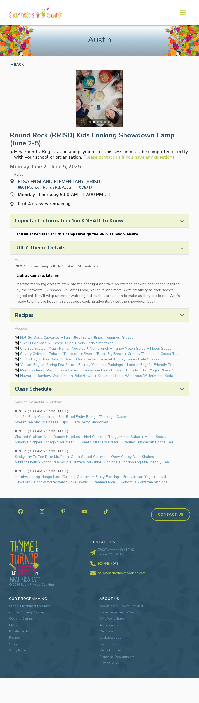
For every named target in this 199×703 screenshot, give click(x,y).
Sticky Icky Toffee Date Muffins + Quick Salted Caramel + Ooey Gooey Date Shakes (89, 359)
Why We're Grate (112, 618)
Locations (107, 644)
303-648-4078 (107, 563)
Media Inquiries (111, 650)
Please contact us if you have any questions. (129, 157)
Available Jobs (110, 637)
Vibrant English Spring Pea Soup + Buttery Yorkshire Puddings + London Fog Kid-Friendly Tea (97, 364)
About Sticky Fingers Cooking (121, 606)
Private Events (19, 631)
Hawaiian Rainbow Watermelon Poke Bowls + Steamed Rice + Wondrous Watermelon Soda (96, 375)
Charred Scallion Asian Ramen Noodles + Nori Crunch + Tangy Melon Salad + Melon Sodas (96, 348)
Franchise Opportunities (117, 657)
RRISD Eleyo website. (119, 234)
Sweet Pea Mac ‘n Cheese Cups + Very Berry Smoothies (66, 342)
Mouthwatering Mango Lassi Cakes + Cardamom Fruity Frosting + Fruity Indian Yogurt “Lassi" (96, 370)
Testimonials (109, 625)
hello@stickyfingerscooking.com (121, 573)
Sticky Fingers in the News (118, 612)
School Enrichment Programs (30, 606)
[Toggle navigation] (182, 12)
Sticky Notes (18, 650)
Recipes (14, 637)
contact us (170, 514)
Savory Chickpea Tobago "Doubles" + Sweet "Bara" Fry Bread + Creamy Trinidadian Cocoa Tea (99, 353)
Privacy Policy (109, 663)
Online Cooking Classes (27, 612)
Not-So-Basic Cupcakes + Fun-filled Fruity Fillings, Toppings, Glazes (76, 337)
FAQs (13, 625)
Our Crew (106, 631)
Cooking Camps (21, 618)
